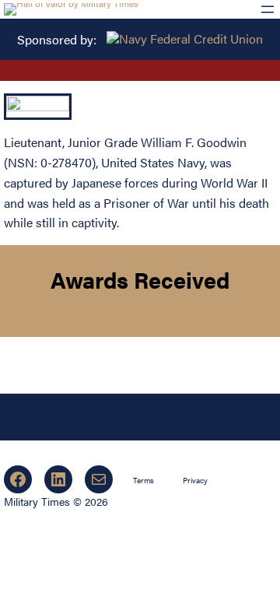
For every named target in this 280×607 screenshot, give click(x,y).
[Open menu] (267, 9)
